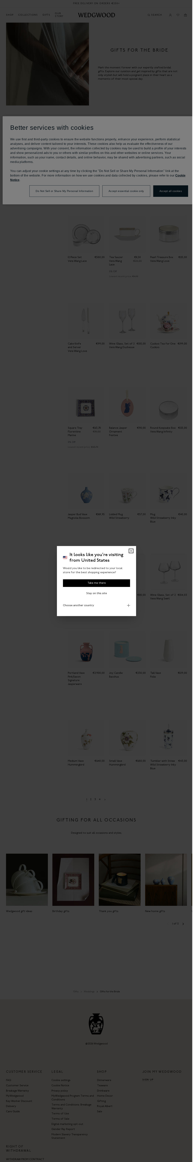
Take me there (96, 582)
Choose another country (77, 605)
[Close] (131, 551)
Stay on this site (96, 593)
